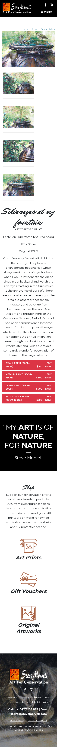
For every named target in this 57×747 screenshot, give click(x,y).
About (25, 697)
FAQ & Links (40, 702)
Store (34, 29)
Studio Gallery (18, 702)
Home (25, 29)
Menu (47, 11)
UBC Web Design (34, 730)
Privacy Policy (17, 720)
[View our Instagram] (51, 4)
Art (47, 697)
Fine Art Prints (48, 29)
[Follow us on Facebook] (45, 4)
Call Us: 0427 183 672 (23, 709)
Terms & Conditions (37, 720)
